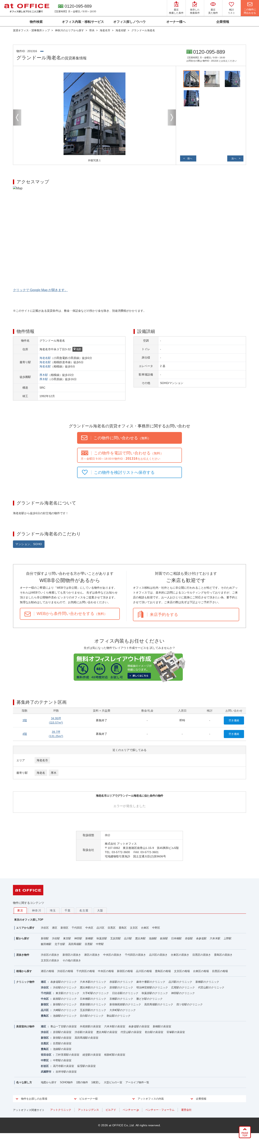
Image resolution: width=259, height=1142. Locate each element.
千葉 (68, 910)
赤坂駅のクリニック (121, 981)
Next (172, 117)
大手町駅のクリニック (96, 993)
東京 (20, 910)
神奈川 (36, 910)
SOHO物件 (66, 1082)
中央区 (89, 927)
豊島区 (123, 927)
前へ (189, 158)
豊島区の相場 (163, 971)
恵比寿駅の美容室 (106, 1032)
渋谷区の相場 (65, 971)
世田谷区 (46, 1054)
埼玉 (53, 910)
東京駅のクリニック (67, 993)
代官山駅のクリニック (211, 987)
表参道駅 (201, 938)
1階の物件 (82, 1082)
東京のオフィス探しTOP (28, 919)
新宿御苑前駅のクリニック (125, 1004)
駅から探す (22, 938)
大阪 (100, 910)
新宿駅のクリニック (65, 1004)
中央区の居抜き (112, 954)
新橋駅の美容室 (162, 1026)
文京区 (134, 927)
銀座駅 (164, 938)
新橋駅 (89, 938)
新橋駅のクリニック (207, 981)
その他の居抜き (72, 960)
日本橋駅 (176, 938)
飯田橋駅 (46, 944)
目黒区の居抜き (201, 954)
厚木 (53, 772)
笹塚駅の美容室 (176, 1032)
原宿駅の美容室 (62, 1032)
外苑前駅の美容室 (90, 1026)
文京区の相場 (182, 971)
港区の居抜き (92, 954)
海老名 (41, 772)
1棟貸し (96, 1082)
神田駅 (78, 938)
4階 (24, 733)
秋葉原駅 (102, 938)
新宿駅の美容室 (62, 1037)
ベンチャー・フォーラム (159, 1109)
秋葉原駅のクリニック (155, 993)
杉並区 (45, 1066)
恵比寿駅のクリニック (93, 987)
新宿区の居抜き (72, 954)
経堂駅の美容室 (92, 1054)
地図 (78, 349)
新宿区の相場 (125, 971)
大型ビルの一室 (113, 1082)
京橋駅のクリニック (121, 998)
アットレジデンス (88, 1109)
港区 (54, 927)
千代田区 (77, 927)
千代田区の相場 (85, 971)
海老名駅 (45, 358)
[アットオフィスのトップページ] (26, 8)
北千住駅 (60, 944)
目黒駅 (89, 944)
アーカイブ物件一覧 (137, 1082)
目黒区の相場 (220, 971)
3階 (24, 720)
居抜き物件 (22, 954)
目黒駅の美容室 (62, 1043)
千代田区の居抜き (135, 954)
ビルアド (111, 1109)
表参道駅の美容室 (139, 1026)
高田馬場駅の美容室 (86, 1037)
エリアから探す (25, 927)
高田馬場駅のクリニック (158, 1004)
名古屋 (84, 910)
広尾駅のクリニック (183, 987)
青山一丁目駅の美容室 (63, 1026)
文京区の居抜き (50, 960)
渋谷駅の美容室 (84, 1032)
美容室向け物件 (25, 1026)
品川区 (100, 927)
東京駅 (67, 938)
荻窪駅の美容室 (86, 1066)
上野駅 (227, 938)
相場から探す (24, 971)
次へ (233, 158)
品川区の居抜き (158, 954)
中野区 (156, 927)
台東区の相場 (201, 971)
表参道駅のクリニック (63, 981)
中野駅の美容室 (62, 1060)
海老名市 (42, 760)
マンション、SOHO (28, 544)
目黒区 (112, 927)
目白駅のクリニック (92, 1015)
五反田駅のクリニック (93, 1010)
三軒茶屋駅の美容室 (67, 1054)
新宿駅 (45, 938)
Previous (17, 117)
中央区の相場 (106, 971)
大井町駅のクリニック (122, 1010)
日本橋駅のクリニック (93, 998)
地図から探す (49, 1082)
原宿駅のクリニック (121, 987)
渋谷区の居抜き (50, 954)
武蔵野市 (46, 1071)
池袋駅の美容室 (62, 1049)
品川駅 (128, 938)
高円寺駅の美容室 (63, 1066)
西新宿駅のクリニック (93, 1004)
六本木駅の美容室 (114, 1026)
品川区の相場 (144, 971)
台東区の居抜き (180, 954)
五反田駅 (115, 938)
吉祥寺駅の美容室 (66, 1071)
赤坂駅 (189, 938)
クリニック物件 (25, 981)
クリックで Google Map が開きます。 (40, 290)
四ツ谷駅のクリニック (189, 1004)
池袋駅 (153, 938)
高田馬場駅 (75, 944)
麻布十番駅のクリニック (150, 981)
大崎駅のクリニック (65, 1010)
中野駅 (100, 944)
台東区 (145, 927)
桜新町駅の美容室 (114, 1054)
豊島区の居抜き (223, 954)
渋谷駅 (56, 938)
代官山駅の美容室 (131, 1032)
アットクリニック (60, 1109)
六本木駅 (215, 938)
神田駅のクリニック (183, 993)
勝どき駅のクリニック (149, 998)
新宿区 (64, 927)
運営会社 (186, 1109)
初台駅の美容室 (154, 1032)
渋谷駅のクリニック (65, 987)
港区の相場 (47, 971)
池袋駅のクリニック (65, 1015)
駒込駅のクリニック (119, 1015)
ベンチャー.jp (131, 1109)
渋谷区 (45, 927)
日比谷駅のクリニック (125, 993)
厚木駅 (43, 374)
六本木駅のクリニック (93, 981)
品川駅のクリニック (180, 981)
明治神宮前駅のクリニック (152, 987)
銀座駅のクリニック (65, 998)
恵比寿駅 (140, 938)
